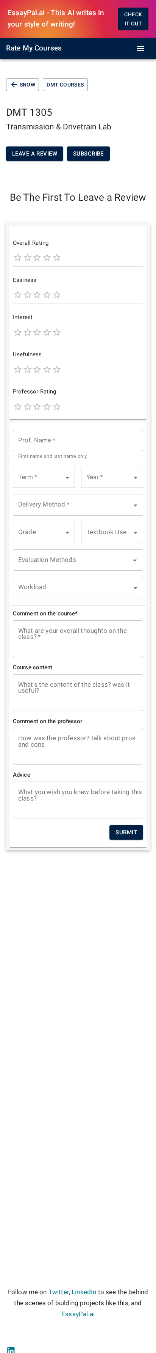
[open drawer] (140, 48)
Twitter (58, 1292)
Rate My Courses (34, 48)
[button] (44, 477)
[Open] (134, 560)
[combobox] (78, 445)
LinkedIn (84, 1292)
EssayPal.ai (78, 1314)
